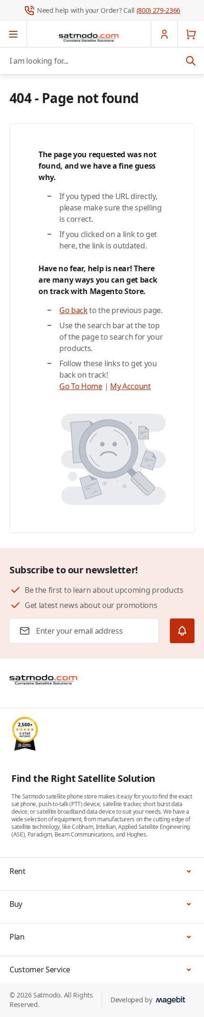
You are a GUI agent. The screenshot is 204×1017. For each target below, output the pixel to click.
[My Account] (164, 34)
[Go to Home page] (88, 37)
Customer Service (39, 969)
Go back (73, 310)
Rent (17, 871)
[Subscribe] (182, 630)
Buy (15, 904)
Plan (17, 936)
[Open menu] (13, 34)
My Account (130, 386)
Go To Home (80, 386)
